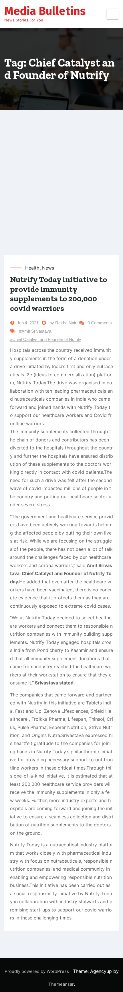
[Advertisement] (61, 191)
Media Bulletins (45, 11)
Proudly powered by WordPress (37, 971)
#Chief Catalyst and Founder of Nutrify (45, 339)
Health (32, 268)
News (48, 268)
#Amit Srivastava (35, 331)
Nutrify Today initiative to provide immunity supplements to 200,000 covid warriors (58, 294)
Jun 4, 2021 (28, 322)
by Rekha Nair (62, 322)
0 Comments (100, 322)
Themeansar (61, 984)
